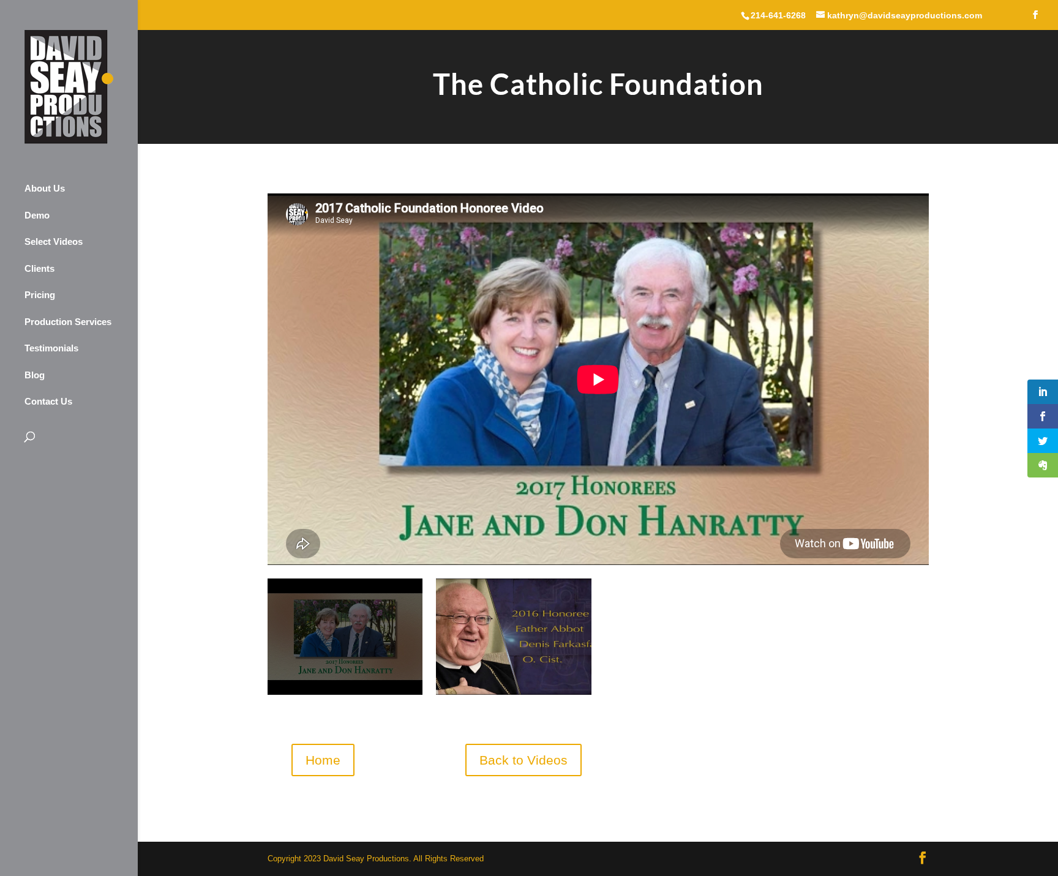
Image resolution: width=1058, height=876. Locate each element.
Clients (39, 268)
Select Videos (53, 241)
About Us (44, 188)
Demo (37, 215)
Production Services (67, 321)
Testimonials (51, 348)
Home (323, 760)
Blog (34, 375)
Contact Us (48, 401)
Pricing (39, 295)
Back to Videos (523, 760)
